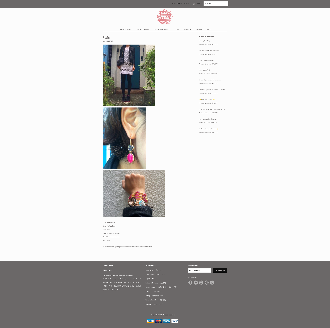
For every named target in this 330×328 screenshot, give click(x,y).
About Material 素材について (156, 274)
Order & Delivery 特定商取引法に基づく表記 (161, 287)
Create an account (183, 3)
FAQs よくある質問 (153, 291)
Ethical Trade (107, 270)
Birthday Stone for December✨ (209, 129)
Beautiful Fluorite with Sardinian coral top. (212, 109)
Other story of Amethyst (206, 60)
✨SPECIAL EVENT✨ (207, 99)
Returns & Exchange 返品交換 (156, 283)
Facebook (190, 282)
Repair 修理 (150, 279)
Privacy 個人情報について (155, 296)
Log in (174, 3)
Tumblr (212, 282)
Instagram (201, 282)
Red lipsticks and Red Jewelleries (209, 50)
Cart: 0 (198, 3)
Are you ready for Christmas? (208, 119)
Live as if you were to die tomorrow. (210, 80)
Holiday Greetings (204, 41)
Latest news (108, 265)
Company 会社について (154, 304)
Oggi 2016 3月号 (204, 70)
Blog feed (196, 282)
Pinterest (207, 282)
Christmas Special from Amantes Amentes (212, 90)
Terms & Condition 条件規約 (156, 300)
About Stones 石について (155, 270)
